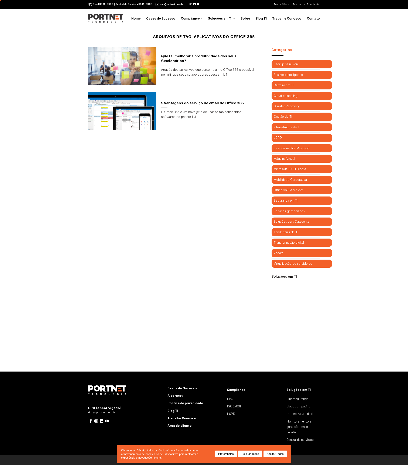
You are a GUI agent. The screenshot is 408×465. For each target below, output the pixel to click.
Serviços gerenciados (289, 211)
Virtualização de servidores (293, 263)
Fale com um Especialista (306, 4)
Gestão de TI (283, 116)
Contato (313, 18)
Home (136, 18)
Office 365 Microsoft (288, 190)
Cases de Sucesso (160, 18)
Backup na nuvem (286, 64)
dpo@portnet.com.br (102, 412)
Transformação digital (289, 242)
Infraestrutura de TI (287, 127)
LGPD (278, 137)
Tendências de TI (286, 232)
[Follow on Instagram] (191, 4)
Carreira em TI (283, 85)
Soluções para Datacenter (292, 221)
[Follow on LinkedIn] (194, 4)
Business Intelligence (288, 74)
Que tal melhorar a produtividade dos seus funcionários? (199, 58)
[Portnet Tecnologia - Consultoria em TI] (105, 18)
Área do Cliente (282, 4)
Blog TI (261, 18)
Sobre (245, 18)
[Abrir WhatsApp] (397, 454)
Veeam (278, 253)
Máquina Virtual (284, 158)
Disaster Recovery (287, 106)
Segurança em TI (286, 200)
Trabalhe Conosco (286, 18)
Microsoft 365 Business (290, 169)
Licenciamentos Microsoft (292, 148)
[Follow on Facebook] (187, 4)
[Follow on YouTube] (198, 4)
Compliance (190, 18)
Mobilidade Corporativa (290, 179)
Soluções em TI (220, 18)
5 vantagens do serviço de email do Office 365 (202, 103)
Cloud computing (286, 96)
